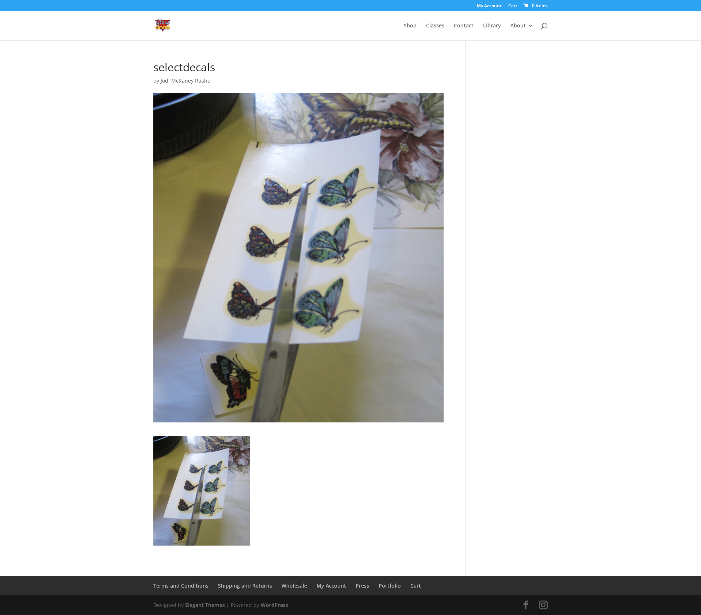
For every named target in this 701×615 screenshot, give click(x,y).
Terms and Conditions (180, 585)
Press (362, 585)
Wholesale (294, 585)
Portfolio (390, 585)
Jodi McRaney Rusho (185, 80)
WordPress (274, 604)
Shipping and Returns (245, 585)
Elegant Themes (205, 604)
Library (492, 26)
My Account (489, 6)
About (518, 26)
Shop (410, 26)
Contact (464, 26)
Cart (512, 6)
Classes (435, 26)
